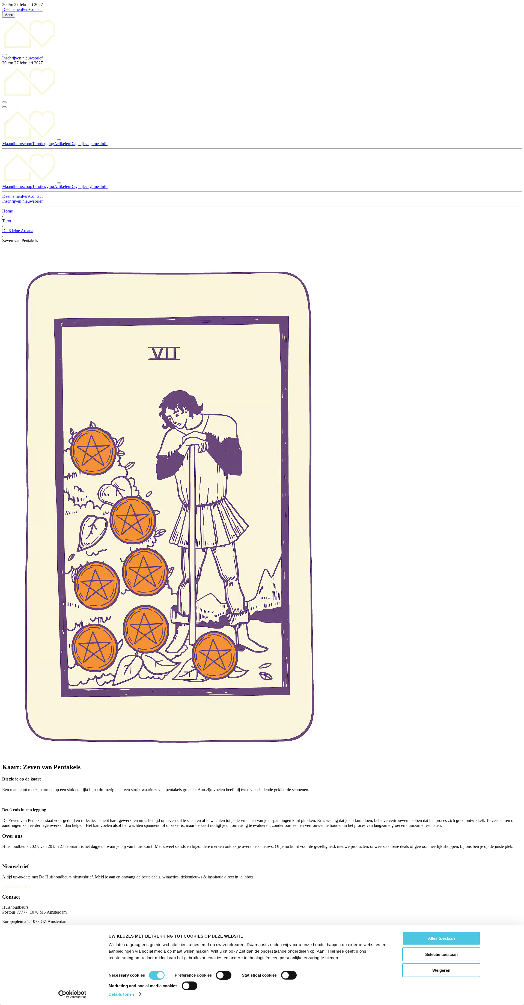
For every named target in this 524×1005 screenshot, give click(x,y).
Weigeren (441, 970)
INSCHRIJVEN (16, 886)
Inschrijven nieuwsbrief (22, 58)
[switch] (223, 975)
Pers (25, 9)
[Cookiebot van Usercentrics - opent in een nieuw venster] (72, 994)
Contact (36, 9)
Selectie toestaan (441, 954)
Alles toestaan (441, 938)
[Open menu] (4, 107)
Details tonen (121, 994)
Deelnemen (12, 9)
